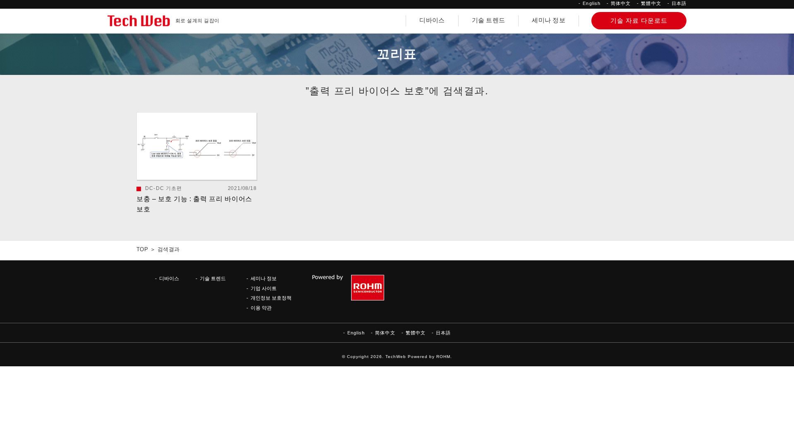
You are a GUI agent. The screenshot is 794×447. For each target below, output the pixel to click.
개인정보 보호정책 (271, 297)
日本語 (679, 3)
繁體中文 (651, 3)
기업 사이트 (264, 288)
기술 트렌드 (488, 20)
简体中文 (621, 3)
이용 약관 (261, 307)
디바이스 (432, 20)
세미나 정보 (548, 20)
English (591, 3)
